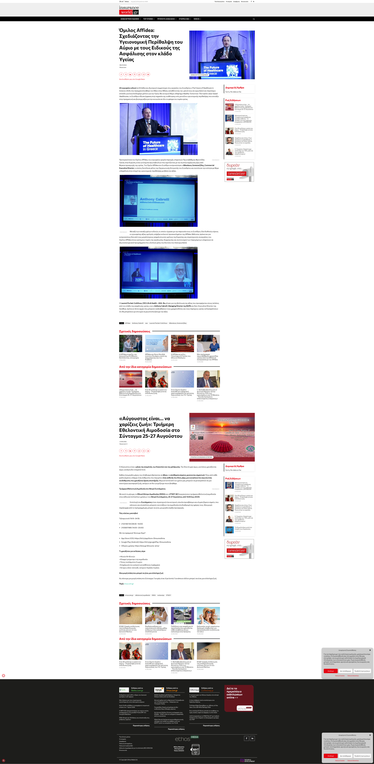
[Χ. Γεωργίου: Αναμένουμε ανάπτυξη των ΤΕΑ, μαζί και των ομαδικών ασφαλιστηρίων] (229, 151)
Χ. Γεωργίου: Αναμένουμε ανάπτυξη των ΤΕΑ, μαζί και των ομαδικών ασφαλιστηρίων (244, 151)
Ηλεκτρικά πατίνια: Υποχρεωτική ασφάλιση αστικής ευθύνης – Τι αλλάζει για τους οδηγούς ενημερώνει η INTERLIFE (243, 119)
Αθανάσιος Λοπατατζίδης (178, 323)
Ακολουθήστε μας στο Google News (132, 79)
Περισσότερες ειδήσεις (141, 725)
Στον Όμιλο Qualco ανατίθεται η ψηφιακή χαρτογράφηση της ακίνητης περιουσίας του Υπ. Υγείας (182, 392)
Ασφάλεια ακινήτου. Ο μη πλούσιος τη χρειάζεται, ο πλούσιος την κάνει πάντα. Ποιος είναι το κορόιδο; (243, 140)
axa (146, 323)
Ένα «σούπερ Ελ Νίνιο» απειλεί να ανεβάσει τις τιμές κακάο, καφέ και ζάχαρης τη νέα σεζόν (204, 711)
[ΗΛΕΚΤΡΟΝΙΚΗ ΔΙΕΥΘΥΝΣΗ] (144, 74)
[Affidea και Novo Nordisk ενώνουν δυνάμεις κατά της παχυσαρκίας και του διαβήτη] (156, 343)
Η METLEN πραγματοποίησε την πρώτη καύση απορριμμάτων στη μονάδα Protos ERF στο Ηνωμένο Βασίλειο (133, 712)
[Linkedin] (253, 1)
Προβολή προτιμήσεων (362, 756)
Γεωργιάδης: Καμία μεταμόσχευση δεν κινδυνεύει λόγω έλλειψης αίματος (166, 708)
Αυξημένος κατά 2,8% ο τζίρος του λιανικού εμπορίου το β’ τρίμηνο (132, 695)
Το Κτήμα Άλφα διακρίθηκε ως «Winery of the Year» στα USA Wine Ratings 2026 (203, 706)
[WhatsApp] (139, 74)
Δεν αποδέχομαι (345, 756)
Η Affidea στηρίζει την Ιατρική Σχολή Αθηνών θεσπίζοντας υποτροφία (129, 356)
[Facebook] (251, 1)
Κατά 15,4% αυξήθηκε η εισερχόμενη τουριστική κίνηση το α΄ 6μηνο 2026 (134, 706)
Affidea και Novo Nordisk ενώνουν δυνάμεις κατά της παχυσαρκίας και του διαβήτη (156, 357)
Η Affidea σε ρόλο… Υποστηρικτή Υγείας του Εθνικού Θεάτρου (181, 356)
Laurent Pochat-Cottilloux (158, 323)
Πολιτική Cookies (339, 760)
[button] (370, 735)
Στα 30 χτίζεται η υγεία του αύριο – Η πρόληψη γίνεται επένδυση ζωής (156, 391)
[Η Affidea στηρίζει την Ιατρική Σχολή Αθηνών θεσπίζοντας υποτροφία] (130, 343)
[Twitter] (126, 74)
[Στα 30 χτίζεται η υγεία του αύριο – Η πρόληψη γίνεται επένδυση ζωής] (156, 379)
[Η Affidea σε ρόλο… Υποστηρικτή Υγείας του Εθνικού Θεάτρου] (182, 343)
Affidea (127, 323)
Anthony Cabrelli (137, 323)
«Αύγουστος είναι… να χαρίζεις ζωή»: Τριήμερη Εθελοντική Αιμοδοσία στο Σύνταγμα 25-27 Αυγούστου (130, 392)
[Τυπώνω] (148, 74)
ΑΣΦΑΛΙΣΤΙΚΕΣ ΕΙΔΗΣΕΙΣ (199, 75)
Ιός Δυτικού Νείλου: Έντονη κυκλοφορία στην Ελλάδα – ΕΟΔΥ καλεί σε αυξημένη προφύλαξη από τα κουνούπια (168, 714)
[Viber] (135, 74)
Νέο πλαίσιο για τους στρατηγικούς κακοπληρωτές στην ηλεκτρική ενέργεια (131, 701)
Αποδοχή (331, 756)
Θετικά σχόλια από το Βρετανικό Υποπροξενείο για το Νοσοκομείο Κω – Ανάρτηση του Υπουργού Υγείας (169, 702)
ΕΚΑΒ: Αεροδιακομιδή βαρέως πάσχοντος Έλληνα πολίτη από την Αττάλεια (167, 695)
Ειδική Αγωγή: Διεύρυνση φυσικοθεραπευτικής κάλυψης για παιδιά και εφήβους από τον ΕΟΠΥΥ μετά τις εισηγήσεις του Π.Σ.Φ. (168, 721)
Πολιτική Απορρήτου (353, 760)
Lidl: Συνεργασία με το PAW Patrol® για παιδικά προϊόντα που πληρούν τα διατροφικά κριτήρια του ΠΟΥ (204, 717)
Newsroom (123, 67)
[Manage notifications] (3, 760)
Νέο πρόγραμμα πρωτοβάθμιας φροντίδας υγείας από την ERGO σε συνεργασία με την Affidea (207, 357)
